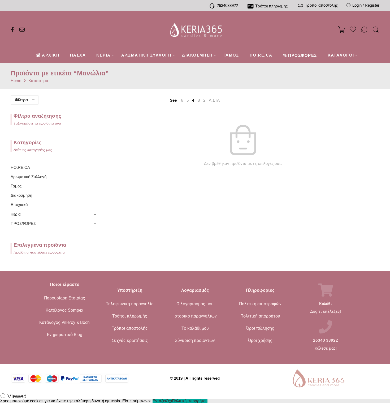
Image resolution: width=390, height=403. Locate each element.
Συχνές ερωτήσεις (130, 340)
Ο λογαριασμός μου (195, 303)
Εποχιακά (19, 205)
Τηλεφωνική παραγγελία (130, 303)
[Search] (375, 30)
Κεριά (16, 214)
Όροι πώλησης (260, 328)
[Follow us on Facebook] (12, 29)
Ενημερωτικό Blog (64, 334)
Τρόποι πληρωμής (129, 316)
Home (16, 81)
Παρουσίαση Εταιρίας (64, 298)
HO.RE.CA (20, 167)
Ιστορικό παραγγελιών (195, 316)
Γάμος (16, 186)
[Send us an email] (22, 29)
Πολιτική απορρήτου (260, 316)
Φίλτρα (21, 100)
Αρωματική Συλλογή (28, 177)
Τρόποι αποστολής (130, 328)
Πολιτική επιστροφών (260, 303)
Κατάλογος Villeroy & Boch (64, 322)
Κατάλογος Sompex (64, 310)
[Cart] (341, 29)
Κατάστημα (38, 81)
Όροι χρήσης (260, 340)
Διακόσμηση (21, 195)
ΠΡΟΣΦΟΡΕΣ (23, 223)
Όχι (169, 401)
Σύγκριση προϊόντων (195, 340)
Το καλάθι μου (195, 328)
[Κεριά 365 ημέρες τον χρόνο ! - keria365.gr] (195, 29)
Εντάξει (159, 401)
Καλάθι (325, 304)
